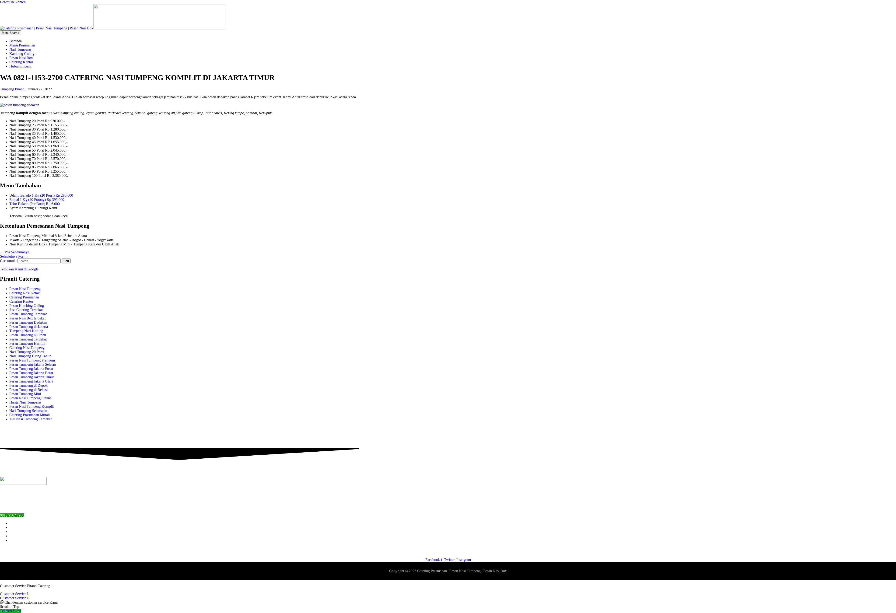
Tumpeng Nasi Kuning (26, 331)
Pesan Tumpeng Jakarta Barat (31, 373)
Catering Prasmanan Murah (29, 415)
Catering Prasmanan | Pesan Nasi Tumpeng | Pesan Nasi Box (462, 571)
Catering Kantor (21, 301)
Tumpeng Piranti (12, 89)
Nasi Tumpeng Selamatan (28, 411)
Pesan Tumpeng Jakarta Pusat (31, 369)
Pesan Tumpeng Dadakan (28, 322)
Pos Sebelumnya (14, 252)
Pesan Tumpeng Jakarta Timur (31, 377)
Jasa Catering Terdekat (26, 310)
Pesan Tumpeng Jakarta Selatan (32, 364)
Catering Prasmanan (24, 297)
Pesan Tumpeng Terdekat (28, 314)
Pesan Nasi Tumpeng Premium (32, 360)
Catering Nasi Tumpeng (27, 348)
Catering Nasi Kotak (24, 293)
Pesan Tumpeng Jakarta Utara (31, 381)
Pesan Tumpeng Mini (25, 394)
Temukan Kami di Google (19, 269)
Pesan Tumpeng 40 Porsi (27, 335)
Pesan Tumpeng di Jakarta (28, 327)
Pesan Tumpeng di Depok (28, 385)
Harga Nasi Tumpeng (25, 402)
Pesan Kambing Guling (26, 306)
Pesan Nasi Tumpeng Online (30, 398)
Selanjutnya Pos (14, 256)
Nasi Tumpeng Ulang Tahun (30, 356)
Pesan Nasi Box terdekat (27, 318)
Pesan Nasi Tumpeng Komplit (31, 406)
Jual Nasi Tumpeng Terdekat (30, 419)
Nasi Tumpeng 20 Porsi (26, 352)
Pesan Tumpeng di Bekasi (28, 390)
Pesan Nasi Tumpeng (25, 289)
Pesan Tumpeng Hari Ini (27, 343)
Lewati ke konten (13, 2)
